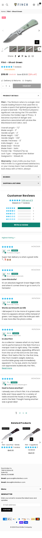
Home (3, 11)
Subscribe (7, 510)
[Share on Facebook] (15, 56)
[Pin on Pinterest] (22, 56)
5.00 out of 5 (27, 200)
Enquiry (28, 80)
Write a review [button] (21, 225)
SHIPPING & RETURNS (12, 183)
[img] (7, 247)
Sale (3, 17)
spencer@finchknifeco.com (17, 478)
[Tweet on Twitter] (19, 56)
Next (39, 30)
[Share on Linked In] (26, 56)
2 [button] (19, 413)
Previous (3, 30)
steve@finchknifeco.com (16, 482)
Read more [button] (7, 368)
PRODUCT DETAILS (10, 96)
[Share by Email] (33, 56)
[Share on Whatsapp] (29, 56)
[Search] (7, 4)
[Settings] (34, 4)
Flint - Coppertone (31, 445)
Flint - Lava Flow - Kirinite (10, 445)
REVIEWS (6, 177)
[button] (7, 67)
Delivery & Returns (12, 80)
